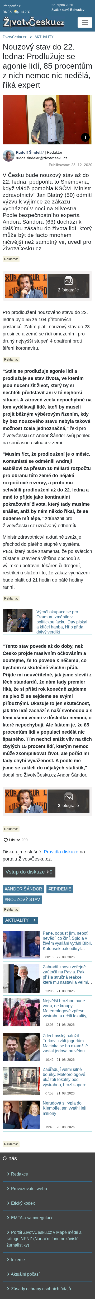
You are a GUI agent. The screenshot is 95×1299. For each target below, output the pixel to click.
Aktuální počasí (25, 1274)
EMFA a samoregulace (32, 1218)
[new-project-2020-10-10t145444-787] (26, 285)
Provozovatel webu (28, 1188)
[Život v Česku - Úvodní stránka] (34, 22)
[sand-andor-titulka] (68, 285)
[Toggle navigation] (85, 22)
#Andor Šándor (23, 889)
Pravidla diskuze (61, 851)
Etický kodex (22, 1203)
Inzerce (17, 1259)
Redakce (19, 1174)
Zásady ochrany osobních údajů (40, 1289)
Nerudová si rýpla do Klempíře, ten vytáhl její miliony (64, 1108)
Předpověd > (12, 6)
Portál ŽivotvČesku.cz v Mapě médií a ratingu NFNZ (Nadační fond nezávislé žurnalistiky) (44, 1238)
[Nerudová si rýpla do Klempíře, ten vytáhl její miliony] (21, 1114)
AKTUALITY (44, 37)
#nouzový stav (22, 899)
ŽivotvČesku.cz (15, 37)
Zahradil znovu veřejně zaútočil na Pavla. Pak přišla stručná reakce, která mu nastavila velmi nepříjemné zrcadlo (65, 977)
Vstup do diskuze (29, 872)
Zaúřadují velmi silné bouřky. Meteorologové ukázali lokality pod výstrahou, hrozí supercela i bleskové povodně (67, 1079)
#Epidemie (60, 889)
